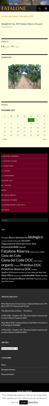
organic (7, 265)
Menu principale (46, 8)
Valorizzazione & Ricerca (13, 205)
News (3, 190)
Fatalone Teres (34, 252)
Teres (38, 275)
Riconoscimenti (8, 195)
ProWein (34, 269)
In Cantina (6, 185)
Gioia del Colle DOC (17, 260)
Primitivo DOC (30, 265)
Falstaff (22, 247)
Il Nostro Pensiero (10, 156)
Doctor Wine (30, 244)
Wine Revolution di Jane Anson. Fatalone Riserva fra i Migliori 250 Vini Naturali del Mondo (24, 305)
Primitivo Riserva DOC (16, 269)
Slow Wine (7, 275)
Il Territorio (7, 166)
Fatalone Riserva (15, 251)
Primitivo (17, 265)
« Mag (4, 139)
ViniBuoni (20, 278)
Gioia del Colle (11, 255)
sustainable (28, 275)
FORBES (42, 252)
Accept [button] (23, 402)
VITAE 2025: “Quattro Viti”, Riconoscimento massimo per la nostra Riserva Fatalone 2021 (24, 331)
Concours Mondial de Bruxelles (11, 241)
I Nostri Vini (6, 180)
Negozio (5, 210)
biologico (35, 237)
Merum (40, 261)
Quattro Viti (6, 272)
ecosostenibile (10, 246)
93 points (4, 238)
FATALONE (13, 8)
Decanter (25, 240)
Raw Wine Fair (22, 272)
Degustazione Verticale (13, 243)
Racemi (15, 272)
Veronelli (44, 276)
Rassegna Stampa (9, 200)
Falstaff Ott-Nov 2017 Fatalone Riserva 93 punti (21, 24)
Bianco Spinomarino (18, 237)
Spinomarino (17, 276)
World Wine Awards (7, 281)
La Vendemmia (7, 176)
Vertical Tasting (8, 278)
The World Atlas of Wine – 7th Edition (16, 311)
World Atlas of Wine (41, 279)
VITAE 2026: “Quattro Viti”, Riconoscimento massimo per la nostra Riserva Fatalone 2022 (24, 316)
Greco (35, 261)
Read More (33, 402)
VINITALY (30, 278)
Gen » (45, 139)
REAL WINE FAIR (33, 272)
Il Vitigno (5, 171)
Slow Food (42, 272)
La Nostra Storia (9, 161)
